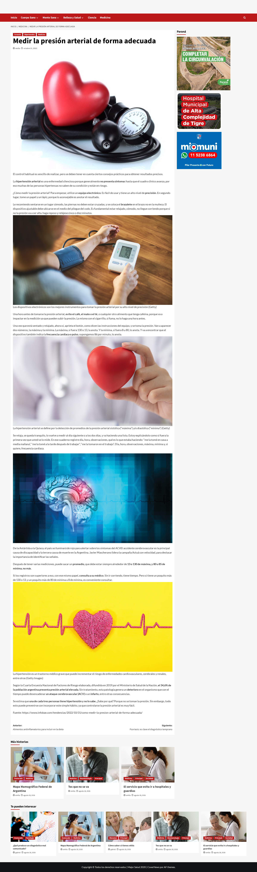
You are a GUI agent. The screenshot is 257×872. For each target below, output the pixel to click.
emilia (17, 48)
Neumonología (85, 778)
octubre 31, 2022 (30, 48)
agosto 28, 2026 (29, 795)
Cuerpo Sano (28, 17)
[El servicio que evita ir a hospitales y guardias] (147, 764)
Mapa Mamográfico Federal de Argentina (81, 845)
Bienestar (113, 838)
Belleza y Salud (72, 17)
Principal (98, 778)
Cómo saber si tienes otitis (121, 845)
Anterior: (38, 727)
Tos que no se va (78, 787)
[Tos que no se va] (92, 764)
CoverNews (153, 867)
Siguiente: (151, 727)
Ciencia (92, 17)
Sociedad (149, 778)
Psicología (30, 838)
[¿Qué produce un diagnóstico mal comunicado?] (33, 827)
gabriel (18, 852)
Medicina (105, 17)
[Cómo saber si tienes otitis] (128, 827)
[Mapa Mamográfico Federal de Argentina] (37, 764)
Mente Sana (49, 17)
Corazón (17, 34)
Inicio (14, 17)
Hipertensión (29, 34)
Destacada (18, 778)
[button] (244, 17)
